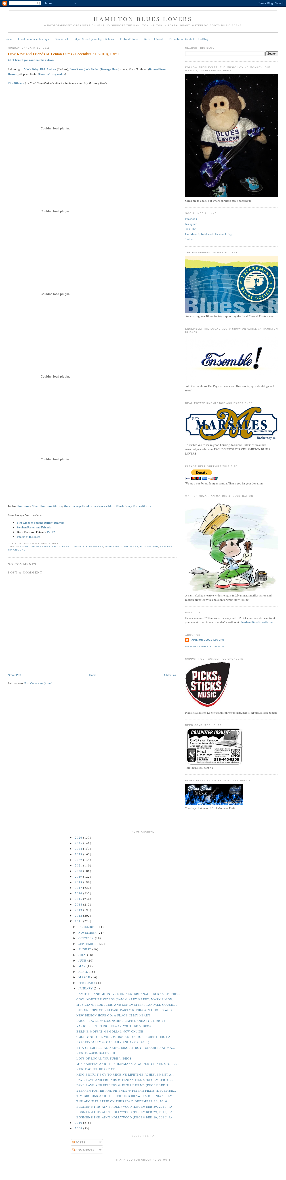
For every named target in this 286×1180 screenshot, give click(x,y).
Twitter (189, 239)
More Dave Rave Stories (47, 506)
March (84, 977)
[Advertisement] (143, 1170)
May (82, 966)
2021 (79, 865)
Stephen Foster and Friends (34, 527)
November (88, 933)
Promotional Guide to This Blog (188, 39)
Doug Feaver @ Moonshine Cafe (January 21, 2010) (120, 1021)
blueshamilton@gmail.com (256, 622)
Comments (85, 1150)
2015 (79, 899)
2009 (79, 1128)
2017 (79, 888)
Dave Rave (76, 69)
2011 (79, 921)
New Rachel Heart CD (96, 1069)
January (86, 988)
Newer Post (14, 675)
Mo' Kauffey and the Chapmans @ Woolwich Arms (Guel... (128, 1064)
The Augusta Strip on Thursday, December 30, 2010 (121, 1101)
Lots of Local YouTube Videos (103, 1058)
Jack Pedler (91, 69)
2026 (79, 837)
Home (8, 39)
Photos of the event (28, 536)
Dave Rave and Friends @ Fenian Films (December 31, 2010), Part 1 (64, 53)
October (86, 938)
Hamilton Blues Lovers (143, 19)
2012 (79, 916)
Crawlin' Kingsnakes (52, 74)
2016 (79, 893)
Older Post (170, 675)
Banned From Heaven (35, 546)
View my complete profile (204, 646)
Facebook (191, 219)
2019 (79, 877)
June (83, 960)
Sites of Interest (153, 39)
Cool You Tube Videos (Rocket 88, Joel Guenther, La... (124, 1037)
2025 (79, 843)
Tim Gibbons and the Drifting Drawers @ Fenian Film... (126, 1096)
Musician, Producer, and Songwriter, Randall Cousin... (126, 1005)
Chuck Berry (61, 546)
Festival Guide (129, 39)
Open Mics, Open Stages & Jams (94, 39)
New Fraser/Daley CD (95, 1053)
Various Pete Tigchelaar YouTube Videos (113, 1026)
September (88, 944)
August (85, 949)
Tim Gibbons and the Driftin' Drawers (40, 522)
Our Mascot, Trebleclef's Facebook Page (209, 234)
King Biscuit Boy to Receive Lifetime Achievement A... (125, 1074)
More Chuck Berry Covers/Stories (129, 506)
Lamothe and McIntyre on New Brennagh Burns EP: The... (128, 994)
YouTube (190, 229)
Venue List (61, 39)
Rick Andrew (48, 69)
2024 (79, 849)
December (88, 927)
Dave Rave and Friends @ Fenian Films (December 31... (124, 1080)
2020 (79, 871)
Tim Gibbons (16, 83)
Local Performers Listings (33, 39)
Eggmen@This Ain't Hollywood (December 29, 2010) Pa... (125, 1107)
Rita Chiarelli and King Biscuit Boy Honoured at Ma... (125, 1048)
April (83, 972)
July (82, 955)
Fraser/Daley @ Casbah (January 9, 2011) (112, 1042)
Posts (80, 1142)
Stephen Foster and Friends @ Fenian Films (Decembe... (126, 1091)
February (87, 983)
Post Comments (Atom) (38, 683)
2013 (79, 910)
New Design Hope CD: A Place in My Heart (113, 1015)
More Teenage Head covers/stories (85, 506)
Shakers (166, 546)
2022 (79, 860)
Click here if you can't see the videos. (31, 60)
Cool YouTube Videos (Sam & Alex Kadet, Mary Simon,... (126, 999)
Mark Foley (31, 69)
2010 (79, 1123)
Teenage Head (109, 69)
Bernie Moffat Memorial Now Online (109, 1031)
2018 (79, 882)
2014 (79, 904)
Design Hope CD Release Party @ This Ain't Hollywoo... (125, 1010)
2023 (79, 854)
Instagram (191, 224)
